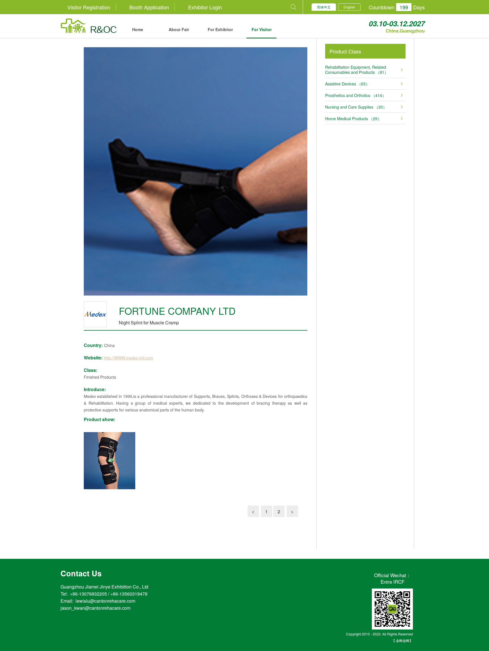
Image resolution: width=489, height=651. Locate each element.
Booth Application (149, 7)
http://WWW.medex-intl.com (128, 358)
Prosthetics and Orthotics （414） (355, 95)
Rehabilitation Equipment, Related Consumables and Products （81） (356, 69)
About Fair (179, 29)
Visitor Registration (88, 7)
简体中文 (324, 7)
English (349, 7)
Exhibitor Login (205, 7)
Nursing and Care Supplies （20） (356, 107)
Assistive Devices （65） (347, 84)
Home (137, 29)
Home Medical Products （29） (353, 118)
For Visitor (262, 29)
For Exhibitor (220, 29)
